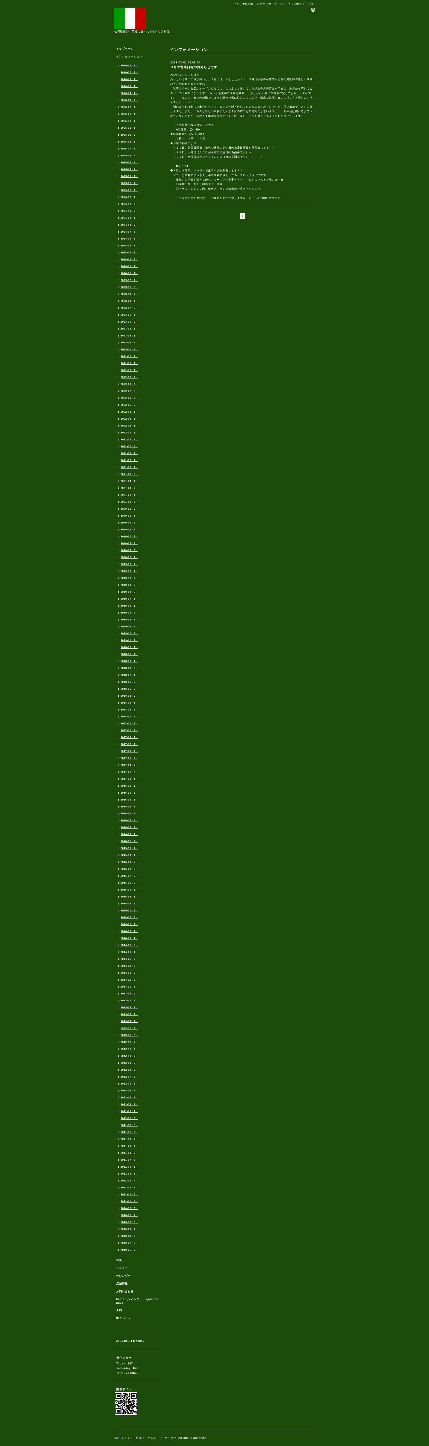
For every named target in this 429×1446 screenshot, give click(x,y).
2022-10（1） (129, 370)
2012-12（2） (129, 1042)
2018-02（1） (129, 709)
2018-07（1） (129, 675)
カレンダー (123, 1275)
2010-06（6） (129, 1249)
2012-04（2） (129, 1097)
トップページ (125, 48)
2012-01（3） (129, 1118)
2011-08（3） (129, 1153)
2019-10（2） (129, 578)
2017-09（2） (129, 737)
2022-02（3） (129, 425)
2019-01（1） (129, 640)
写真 (119, 1260)
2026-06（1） (129, 79)
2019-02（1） (129, 633)
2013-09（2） (129, 993)
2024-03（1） (129, 259)
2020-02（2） (129, 557)
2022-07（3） (129, 391)
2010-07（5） (129, 1243)
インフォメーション (129, 56)
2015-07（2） (129, 875)
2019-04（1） (129, 619)
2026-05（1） (129, 86)
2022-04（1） (129, 411)
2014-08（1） (129, 938)
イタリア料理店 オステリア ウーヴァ (150, 1438)
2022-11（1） (129, 363)
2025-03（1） (129, 176)
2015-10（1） (129, 855)
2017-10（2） (129, 730)
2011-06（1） (129, 1166)
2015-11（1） (129, 848)
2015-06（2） (129, 882)
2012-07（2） (129, 1076)
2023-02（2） (129, 342)
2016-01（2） (129, 841)
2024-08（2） (129, 224)
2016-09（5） (129, 799)
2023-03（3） (129, 335)
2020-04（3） (129, 550)
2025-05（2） (129, 162)
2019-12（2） (129, 564)
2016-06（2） (129, 813)
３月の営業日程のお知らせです (193, 67)
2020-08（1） (129, 529)
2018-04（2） (129, 695)
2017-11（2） (129, 723)
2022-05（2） (129, 405)
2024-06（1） (129, 238)
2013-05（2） (129, 1014)
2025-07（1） (129, 148)
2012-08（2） (129, 1069)
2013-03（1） (129, 1028)
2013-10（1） (129, 986)
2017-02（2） (129, 772)
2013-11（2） (129, 979)
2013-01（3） (129, 1035)
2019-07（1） (129, 598)
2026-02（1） (129, 107)
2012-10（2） (129, 1056)
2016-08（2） (129, 806)
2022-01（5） (129, 432)
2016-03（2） (129, 834)
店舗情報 (122, 1283)
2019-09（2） (129, 585)
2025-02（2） (129, 183)
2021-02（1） (129, 495)
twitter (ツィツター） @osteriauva (137, 1301)
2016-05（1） (129, 820)
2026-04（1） (129, 93)
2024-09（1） (129, 217)
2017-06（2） (129, 751)
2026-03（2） (129, 100)
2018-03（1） (129, 702)
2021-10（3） (129, 446)
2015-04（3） (129, 896)
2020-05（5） (129, 543)
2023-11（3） (129, 287)
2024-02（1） (129, 266)
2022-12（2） (129, 356)
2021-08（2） (129, 453)
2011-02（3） (129, 1194)
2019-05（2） (129, 612)
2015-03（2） (129, 903)
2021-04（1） (129, 481)
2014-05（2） (129, 959)
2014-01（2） (129, 972)
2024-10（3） (129, 211)
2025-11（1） (129, 127)
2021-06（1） (129, 467)
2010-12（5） (129, 1208)
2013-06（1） (129, 1007)
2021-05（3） (129, 474)
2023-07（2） (129, 308)
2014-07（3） (129, 945)
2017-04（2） (129, 765)
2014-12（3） (129, 917)
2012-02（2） (129, 1111)
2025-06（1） (129, 155)
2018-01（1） (129, 716)
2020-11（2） (129, 508)
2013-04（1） (129, 1021)
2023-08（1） (129, 301)
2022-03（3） (129, 418)
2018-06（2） (129, 682)
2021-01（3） (129, 501)
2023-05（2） (129, 321)
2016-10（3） (129, 792)
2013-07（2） (129, 1000)
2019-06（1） (129, 605)
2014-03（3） (129, 966)
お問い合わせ (125, 1291)
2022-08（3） (129, 384)
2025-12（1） (129, 121)
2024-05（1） (129, 245)
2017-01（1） (129, 779)
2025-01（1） (129, 190)
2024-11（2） (129, 204)
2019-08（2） (129, 592)
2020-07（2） (129, 536)
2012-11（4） (129, 1049)
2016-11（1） (129, 785)
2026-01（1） (129, 114)
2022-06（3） (129, 398)
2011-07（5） (129, 1159)
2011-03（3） (129, 1187)
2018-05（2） (129, 688)
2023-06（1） (129, 314)
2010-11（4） (129, 1215)
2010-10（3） (129, 1222)
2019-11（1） (129, 571)
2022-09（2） (129, 377)
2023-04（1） (129, 328)
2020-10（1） (129, 515)
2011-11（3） (129, 1132)
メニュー (122, 1267)
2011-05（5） (129, 1173)
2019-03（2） (129, 626)
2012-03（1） (129, 1104)
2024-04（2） (129, 252)
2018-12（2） (129, 647)
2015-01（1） (129, 910)
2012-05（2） (129, 1090)
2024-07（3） (129, 231)
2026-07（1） (129, 72)
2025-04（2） (129, 169)
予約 (119, 1310)
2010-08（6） (129, 1236)
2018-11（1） (129, 654)
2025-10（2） (129, 134)
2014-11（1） (129, 924)
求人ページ (123, 1318)
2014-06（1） (129, 952)
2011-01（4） (129, 1201)
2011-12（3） (129, 1125)
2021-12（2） (129, 439)
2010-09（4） (129, 1229)
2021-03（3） (129, 488)
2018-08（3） (129, 668)
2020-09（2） (129, 522)
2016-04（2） (129, 827)
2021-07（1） (129, 460)
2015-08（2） (129, 869)
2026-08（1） (129, 65)
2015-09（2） (129, 862)
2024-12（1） (129, 197)
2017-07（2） (129, 744)
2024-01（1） (129, 273)
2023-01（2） (129, 349)
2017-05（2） (129, 758)
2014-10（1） (129, 931)
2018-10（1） (129, 661)
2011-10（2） (129, 1139)
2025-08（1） (129, 141)
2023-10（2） (129, 294)
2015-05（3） (129, 889)
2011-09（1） (129, 1146)
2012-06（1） (129, 1083)
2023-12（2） (129, 280)
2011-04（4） (129, 1180)
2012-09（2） (129, 1062)
